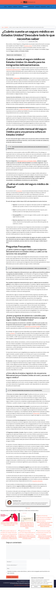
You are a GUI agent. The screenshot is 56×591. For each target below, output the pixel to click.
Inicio (3, 27)
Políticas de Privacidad (23, 585)
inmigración (19, 191)
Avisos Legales (16, 585)
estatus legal (36, 413)
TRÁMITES (15, 6)
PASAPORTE (43, 6)
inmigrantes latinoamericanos (13, 69)
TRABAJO (10, 6)
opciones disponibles (24, 109)
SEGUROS (25, 6)
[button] (23, 55)
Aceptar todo (46, 586)
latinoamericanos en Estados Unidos (27, 161)
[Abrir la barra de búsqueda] (51, 6)
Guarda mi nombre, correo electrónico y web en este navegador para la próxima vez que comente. (28, 572)
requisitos (12, 333)
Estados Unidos (28, 45)
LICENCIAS (37, 6)
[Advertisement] (28, 17)
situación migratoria (37, 481)
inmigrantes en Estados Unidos (32, 326)
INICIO (5, 6)
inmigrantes (16, 78)
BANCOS (20, 6)
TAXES (48, 6)
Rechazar (36, 586)
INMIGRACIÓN (31, 6)
